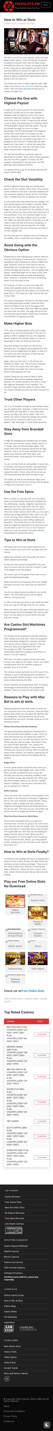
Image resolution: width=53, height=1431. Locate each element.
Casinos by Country (13, 1262)
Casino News (10, 1311)
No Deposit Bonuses (14, 1212)
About (6, 1406)
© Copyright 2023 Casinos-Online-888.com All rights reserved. (26, 1400)
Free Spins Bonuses (14, 1218)
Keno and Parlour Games (16, 1373)
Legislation (9, 1322)
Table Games (10, 1357)
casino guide (31, 999)
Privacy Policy (10, 1416)
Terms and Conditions (14, 1411)
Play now (42, 1034)
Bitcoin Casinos (11, 1256)
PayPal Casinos (11, 1251)
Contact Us (9, 1421)
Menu (45, 5)
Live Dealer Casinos (14, 1223)
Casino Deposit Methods (16, 1246)
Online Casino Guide (14, 1295)
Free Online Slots (33, 991)
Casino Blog (10, 23)
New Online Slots (12, 1346)
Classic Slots (10, 1351)
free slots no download (31, 528)
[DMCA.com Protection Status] (13, 1230)
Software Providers (13, 1273)
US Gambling (10, 1317)
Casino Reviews (12, 1196)
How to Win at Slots (13, 1300)
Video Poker (10, 1362)
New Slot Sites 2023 (14, 1207)
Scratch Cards (11, 1368)
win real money (27, 86)
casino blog (16, 999)
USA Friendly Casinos (14, 1267)
